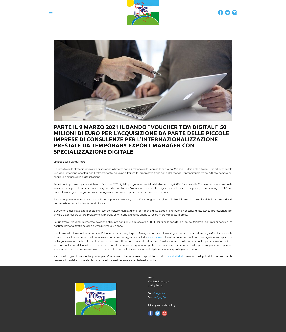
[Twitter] (227, 12)
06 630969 (159, 297)
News (81, 161)
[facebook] (220, 12)
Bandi (74, 161)
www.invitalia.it (155, 237)
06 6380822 (159, 293)
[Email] (234, 12)
